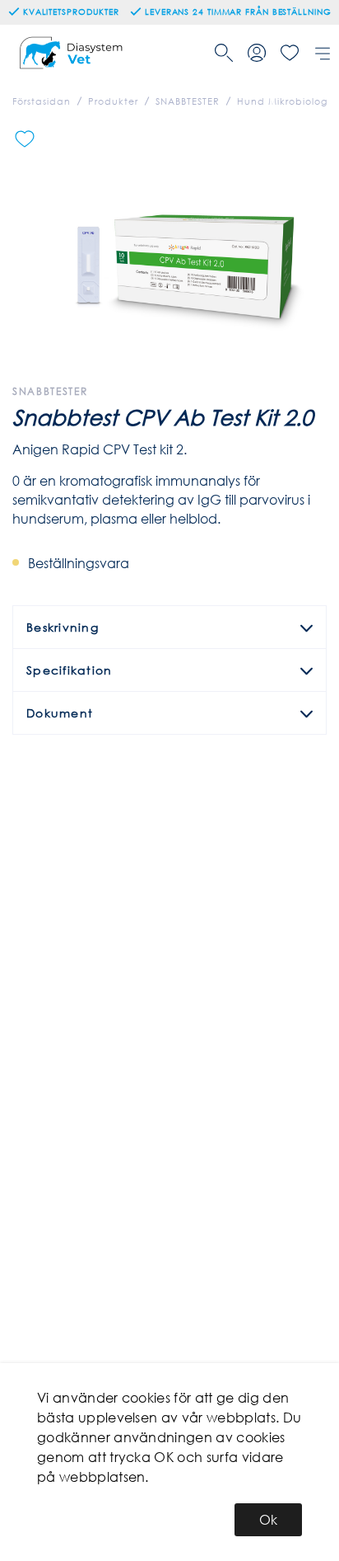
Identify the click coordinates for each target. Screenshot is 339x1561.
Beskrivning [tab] (62, 627)
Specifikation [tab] (69, 670)
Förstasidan (41, 101)
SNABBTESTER (188, 101)
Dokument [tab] (59, 713)
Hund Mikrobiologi (283, 101)
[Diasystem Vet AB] (73, 53)
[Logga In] (256, 53)
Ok (268, 1519)
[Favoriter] (289, 53)
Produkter (113, 101)
